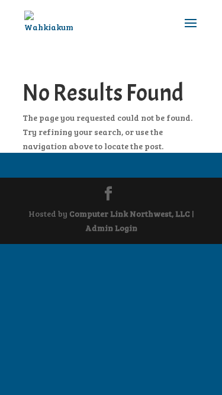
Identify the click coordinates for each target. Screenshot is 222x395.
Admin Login (111, 227)
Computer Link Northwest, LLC (129, 213)
